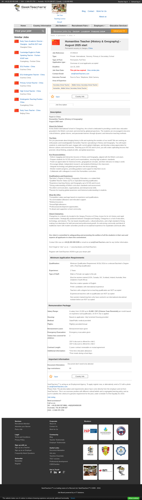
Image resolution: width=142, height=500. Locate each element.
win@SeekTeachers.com (80, 74)
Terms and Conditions (22, 437)
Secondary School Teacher (61, 85)
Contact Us (53, 426)
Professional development (59, 461)
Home (23, 26)
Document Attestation (57, 450)
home (53, 35)
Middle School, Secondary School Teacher (85, 85)
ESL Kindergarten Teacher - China (32, 75)
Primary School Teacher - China (31, 83)
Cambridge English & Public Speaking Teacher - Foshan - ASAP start (30, 55)
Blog (84, 11)
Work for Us (101, 11)
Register (18, 464)
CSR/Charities (54, 464)
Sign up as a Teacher (22, 447)
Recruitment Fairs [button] (80, 26)
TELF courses (54, 459)
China (90, 48)
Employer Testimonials (57, 442)
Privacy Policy (20, 440)
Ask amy (53, 453)
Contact (91, 11)
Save (58, 97)
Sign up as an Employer (23, 450)
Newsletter (18, 461)
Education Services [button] (118, 26)
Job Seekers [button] (60, 26)
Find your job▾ (23, 31)
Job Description (61, 105)
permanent (62, 35)
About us (102, 17)
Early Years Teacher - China (30, 110)
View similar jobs (93, 70)
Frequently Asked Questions (25, 453)
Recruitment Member (22, 424)
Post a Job (18, 429)
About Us (53, 424)
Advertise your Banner (23, 426)
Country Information (42, 26)
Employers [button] (99, 26)
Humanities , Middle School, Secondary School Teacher (70, 88)
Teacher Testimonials (57, 440)
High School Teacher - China (30, 91)
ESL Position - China (27, 66)
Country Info (79, 96)
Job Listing (51, 397)
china (70, 35)
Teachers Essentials (57, 456)
